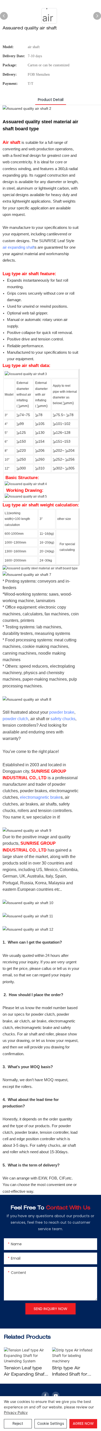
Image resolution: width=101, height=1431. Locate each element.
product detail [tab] (50, 99)
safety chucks (63, 719)
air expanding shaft (18, 247)
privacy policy (16, 1412)
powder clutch (15, 719)
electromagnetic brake (40, 797)
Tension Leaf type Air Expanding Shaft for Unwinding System (25, 1372)
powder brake (61, 712)
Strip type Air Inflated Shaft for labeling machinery (72, 1372)
